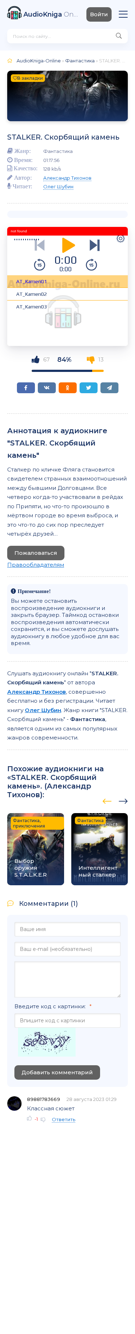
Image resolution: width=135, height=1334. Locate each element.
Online (51, 14)
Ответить (63, 1119)
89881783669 (43, 1099)
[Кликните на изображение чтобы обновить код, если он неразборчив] (47, 1043)
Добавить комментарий (57, 1072)
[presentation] (107, 800)
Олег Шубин (58, 186)
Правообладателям (35, 564)
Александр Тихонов (67, 178)
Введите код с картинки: (50, 1006)
